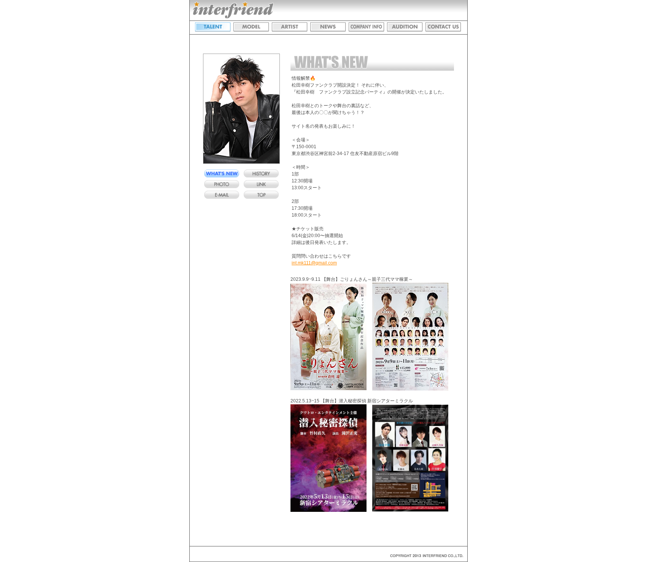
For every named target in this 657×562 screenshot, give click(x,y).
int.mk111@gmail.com (314, 263)
